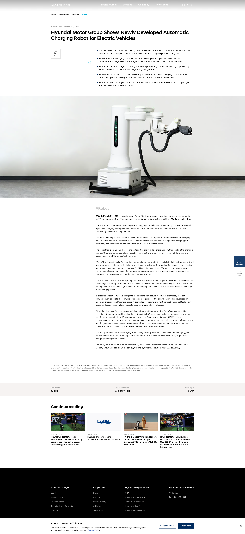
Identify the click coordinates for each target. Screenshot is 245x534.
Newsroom (162, 4)
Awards (96, 497)
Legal (53, 493)
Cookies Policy (93, 530)
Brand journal (109, 4)
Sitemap (54, 510)
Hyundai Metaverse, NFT (135, 510)
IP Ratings (56, 365)
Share (89, 62)
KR (188, 5)
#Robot (102, 208)
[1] (51, 365)
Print (55, 56)
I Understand (186, 526)
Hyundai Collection (133, 502)
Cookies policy (57, 502)
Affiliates (97, 506)
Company (143, 4)
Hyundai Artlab (131, 506)
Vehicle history (99, 502)
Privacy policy (57, 497)
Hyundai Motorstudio (134, 497)
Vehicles (127, 4)
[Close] (241, 526)
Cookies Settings (167, 526)
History (96, 493)
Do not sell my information (62, 506)
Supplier (96, 510)
